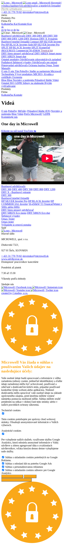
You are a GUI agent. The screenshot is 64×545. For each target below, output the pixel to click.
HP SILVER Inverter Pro (14, 201)
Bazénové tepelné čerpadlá (15, 41)
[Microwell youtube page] (16, 290)
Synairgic (53, 38)
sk (2, 26)
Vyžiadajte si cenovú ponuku (16, 224)
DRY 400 (42, 35)
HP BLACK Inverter (17, 44)
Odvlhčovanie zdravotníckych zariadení (40, 59)
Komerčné (44, 47)
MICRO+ (38, 74)
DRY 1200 (18, 38)
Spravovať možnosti (12, 476)
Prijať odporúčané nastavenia (16, 480)
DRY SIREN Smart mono (48, 53)
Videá (56, 80)
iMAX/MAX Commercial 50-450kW (21, 50)
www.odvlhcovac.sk (12, 259)
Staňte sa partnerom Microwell (45, 71)
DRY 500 (52, 35)
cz (12, 29)
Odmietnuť (30, 476)
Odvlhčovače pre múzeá (44, 62)
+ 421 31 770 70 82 (11, 256)
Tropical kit (47, 50)
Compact (35, 41)
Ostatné (5, 83)
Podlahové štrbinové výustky (16, 62)
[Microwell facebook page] (16, 287)
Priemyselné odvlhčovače (14, 65)
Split (30, 44)
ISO (12, 83)
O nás (4, 71)
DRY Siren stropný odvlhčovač (17, 53)
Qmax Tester (52, 65)
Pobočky (25, 71)
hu (18, 29)
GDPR (19, 83)
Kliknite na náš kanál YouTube (18, 131)
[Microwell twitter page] (44, 290)
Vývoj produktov (24, 74)
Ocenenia (17, 77)
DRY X (43, 38)
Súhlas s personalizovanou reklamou (24, 466)
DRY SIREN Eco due (38, 213)
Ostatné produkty (10, 59)
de (14, 29)
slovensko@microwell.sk (35, 256)
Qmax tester (7, 221)
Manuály (6, 68)
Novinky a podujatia (24, 80)
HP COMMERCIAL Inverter (27, 202)
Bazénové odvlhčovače (13, 35)
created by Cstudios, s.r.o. (14, 293)
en (2, 29)
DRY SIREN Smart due (13, 56)
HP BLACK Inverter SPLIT (24, 47)
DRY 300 (31, 35)
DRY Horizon (31, 38)
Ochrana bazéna (37, 65)
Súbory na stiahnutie (33, 83)
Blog (4, 80)
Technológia (8, 74)
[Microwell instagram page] (47, 287)
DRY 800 (6, 38)
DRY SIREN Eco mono (13, 213)
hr (5, 29)
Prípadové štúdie (44, 80)
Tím (17, 71)
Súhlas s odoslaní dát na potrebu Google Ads (28, 463)
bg (8, 29)
